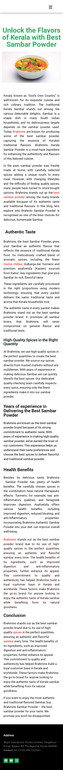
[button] (50, 7)
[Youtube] (11, 760)
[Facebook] (6, 760)
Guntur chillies (13, 264)
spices (17, 632)
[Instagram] (16, 760)
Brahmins (19, 131)
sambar (9, 641)
